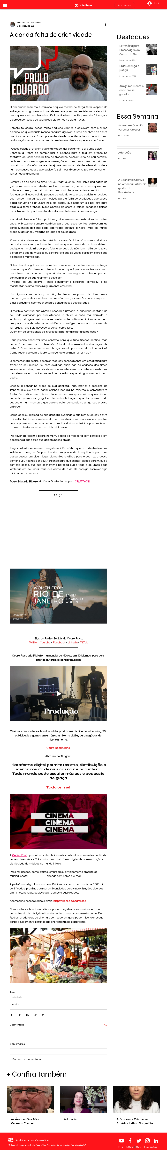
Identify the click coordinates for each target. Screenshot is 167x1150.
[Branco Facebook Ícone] (130, 1141)
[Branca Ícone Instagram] (147, 1141)
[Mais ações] (105, 24)
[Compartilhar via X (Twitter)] (19, 1014)
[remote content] (58, 533)
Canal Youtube (150, 1147)
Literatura (15, 1004)
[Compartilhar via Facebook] (11, 1014)
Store (139, 1147)
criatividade (16, 997)
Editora (129, 1147)
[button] (5, 5)
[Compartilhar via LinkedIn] (27, 1014)
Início (120, 1147)
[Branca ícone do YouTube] (121, 1141)
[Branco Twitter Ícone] (139, 1141)
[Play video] (58, 596)
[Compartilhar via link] (35, 1014)
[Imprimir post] (43, 1014)
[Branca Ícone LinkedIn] (156, 1141)
